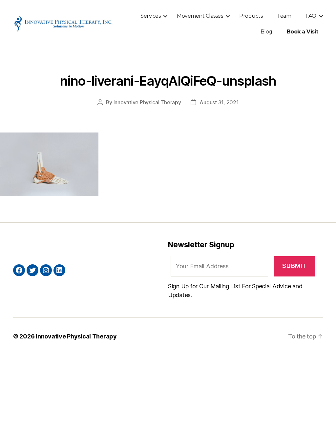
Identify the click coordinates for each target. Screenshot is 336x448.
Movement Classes (200, 16)
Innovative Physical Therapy (147, 102)
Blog (266, 32)
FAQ (310, 16)
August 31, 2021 (219, 102)
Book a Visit (302, 32)
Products (250, 16)
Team (284, 16)
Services (150, 16)
